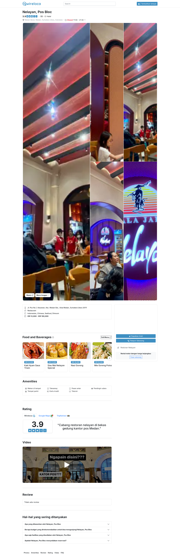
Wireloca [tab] (28, 416)
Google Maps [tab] (45, 416)
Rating (50, 553)
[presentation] (110, 358)
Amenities (35, 553)
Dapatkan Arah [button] (137, 336)
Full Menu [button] (105, 337)
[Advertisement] (74, 325)
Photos (26, 553)
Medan (38, 20)
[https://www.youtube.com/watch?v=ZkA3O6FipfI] (67, 465)
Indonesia (59, 20)
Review (43, 553)
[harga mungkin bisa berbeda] (53, 337)
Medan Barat (30, 20)
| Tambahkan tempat (148, 4)
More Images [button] (42, 295)
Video (56, 553)
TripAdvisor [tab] (62, 416)
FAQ (62, 553)
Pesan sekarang (135, 357)
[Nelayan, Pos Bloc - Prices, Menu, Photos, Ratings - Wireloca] (31, 4)
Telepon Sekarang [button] (136, 341)
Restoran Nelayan (128, 347)
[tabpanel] (67, 427)
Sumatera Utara (48, 20)
